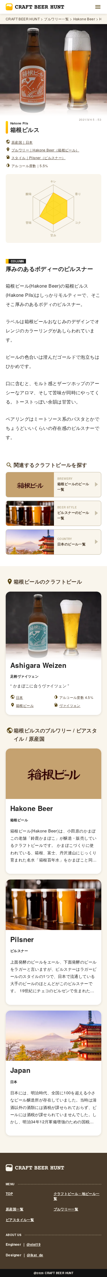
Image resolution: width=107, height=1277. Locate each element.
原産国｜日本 (22, 142)
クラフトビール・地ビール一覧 (77, 1196)
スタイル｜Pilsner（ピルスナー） (38, 157)
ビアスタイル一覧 (20, 1219)
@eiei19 (34, 1244)
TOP (9, 1193)
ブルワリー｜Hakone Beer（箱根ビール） (45, 149)
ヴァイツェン (69, 705)
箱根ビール (25, 705)
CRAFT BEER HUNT (23, 19)
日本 (19, 697)
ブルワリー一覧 (56, 19)
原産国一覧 (14, 1209)
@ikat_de (35, 1254)
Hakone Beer (84, 19)
